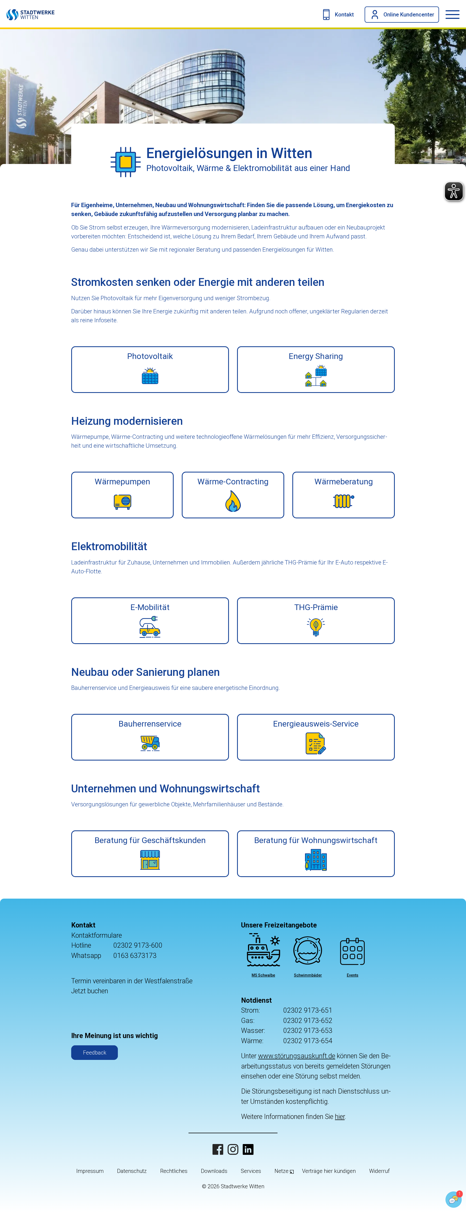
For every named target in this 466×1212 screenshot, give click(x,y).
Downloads (214, 1171)
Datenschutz (132, 1171)
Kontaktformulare (96, 935)
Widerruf (379, 1171)
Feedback (94, 1052)
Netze (282, 1171)
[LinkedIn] (248, 1149)
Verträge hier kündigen (329, 1171)
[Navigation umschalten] (456, 14)
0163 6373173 (134, 956)
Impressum (90, 1171)
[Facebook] (218, 1149)
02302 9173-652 (307, 1021)
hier (340, 1117)
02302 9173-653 (307, 1031)
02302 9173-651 (307, 1010)
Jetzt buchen (89, 991)
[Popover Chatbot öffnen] (454, 1200)
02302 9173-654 (307, 1041)
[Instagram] (233, 1149)
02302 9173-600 (137, 945)
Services (251, 1171)
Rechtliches (173, 1171)
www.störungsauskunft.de (296, 1056)
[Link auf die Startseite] (27, 14)
